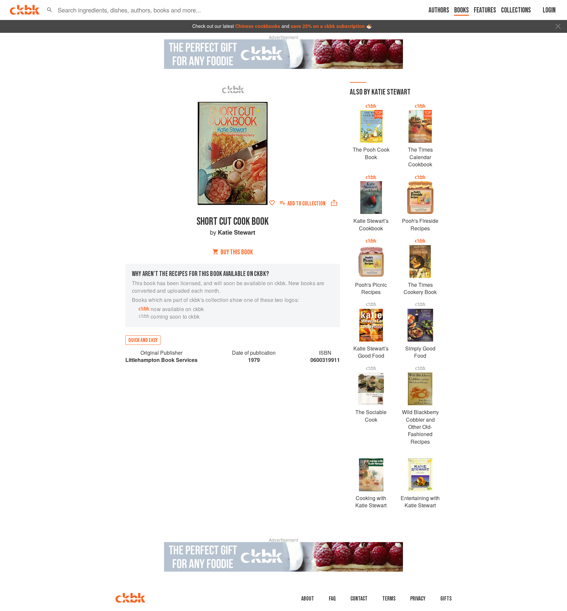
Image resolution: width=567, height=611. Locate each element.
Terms (388, 598)
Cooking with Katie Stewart (371, 501)
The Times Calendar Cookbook (420, 157)
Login (549, 10)
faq (332, 598)
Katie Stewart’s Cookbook (370, 224)
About (307, 598)
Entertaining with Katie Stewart (420, 501)
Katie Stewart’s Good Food (370, 352)
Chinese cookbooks (257, 26)
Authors (439, 10)
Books (461, 10)
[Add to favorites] (272, 203)
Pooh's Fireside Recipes (420, 224)
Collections (516, 10)
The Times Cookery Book (420, 288)
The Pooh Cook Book (371, 153)
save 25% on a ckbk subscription (328, 26)
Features (485, 10)
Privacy (418, 598)
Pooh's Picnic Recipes (371, 288)
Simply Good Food (420, 352)
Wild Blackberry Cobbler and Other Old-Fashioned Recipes (420, 426)
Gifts (446, 598)
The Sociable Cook (371, 415)
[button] (49, 10)
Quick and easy (143, 340)
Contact (359, 598)
